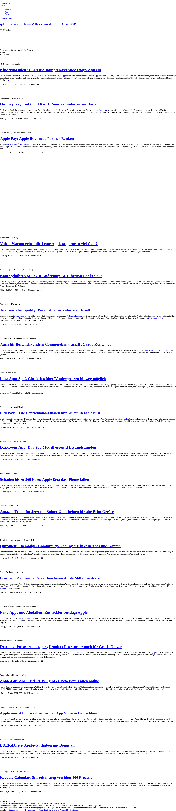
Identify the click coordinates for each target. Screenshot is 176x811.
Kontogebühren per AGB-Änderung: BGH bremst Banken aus (51, 276)
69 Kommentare (32, 118)
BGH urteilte (95, 284)
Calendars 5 (24, 783)
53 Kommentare (34, 153)
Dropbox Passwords (78, 653)
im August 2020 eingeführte (43, 517)
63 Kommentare (33, 290)
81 (44, 492)
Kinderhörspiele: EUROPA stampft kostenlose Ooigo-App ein (50, 70)
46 (41, 592)
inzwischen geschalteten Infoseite (157, 350)
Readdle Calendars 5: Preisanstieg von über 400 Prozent (46, 777)
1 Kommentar (33, 757)
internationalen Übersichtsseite (17, 144)
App (6, 12)
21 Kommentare (33, 84)
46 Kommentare (33, 592)
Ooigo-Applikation (64, 76)
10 (9, 801)
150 (40, 359)
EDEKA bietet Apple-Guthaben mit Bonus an (37, 745)
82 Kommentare (34, 393)
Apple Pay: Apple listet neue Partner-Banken (37, 138)
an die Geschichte (24, 618)
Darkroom (48, 453)
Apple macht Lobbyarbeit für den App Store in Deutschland (49, 713)
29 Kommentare (32, 725)
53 (42, 153)
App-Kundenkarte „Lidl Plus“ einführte (116, 419)
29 (40, 725)
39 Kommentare (32, 627)
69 (40, 118)
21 (41, 84)
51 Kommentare (35, 427)
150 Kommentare (32, 359)
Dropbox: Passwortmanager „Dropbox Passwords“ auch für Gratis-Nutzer (61, 646)
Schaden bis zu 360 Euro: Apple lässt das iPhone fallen (44, 479)
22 (42, 661)
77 (42, 792)
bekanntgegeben (152, 653)
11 (40, 693)
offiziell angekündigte (155, 318)
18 (10, 801)
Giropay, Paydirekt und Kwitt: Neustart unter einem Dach (48, 104)
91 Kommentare (33, 256)
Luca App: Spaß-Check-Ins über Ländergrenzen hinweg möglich (53, 378)
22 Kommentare (34, 661)
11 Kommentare (32, 693)
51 (43, 427)
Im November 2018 (7, 76)
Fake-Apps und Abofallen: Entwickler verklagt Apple (44, 612)
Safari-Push (43, 810)
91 (41, 256)
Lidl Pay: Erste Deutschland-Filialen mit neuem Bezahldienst (50, 413)
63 (41, 290)
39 (39, 627)
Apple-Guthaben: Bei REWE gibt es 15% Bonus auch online (49, 681)
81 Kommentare (36, 492)
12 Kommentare (34, 459)
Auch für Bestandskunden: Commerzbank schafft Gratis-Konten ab (56, 344)
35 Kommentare (33, 324)
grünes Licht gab (100, 110)
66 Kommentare (34, 558)
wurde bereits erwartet (22, 316)
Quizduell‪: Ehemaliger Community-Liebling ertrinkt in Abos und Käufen (60, 546)
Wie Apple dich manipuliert (33, 249)
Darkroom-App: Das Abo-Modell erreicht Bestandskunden (48, 447)
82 (42, 393)
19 (12, 801)
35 (41, 324)
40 (22, 801)
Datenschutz (30, 810)
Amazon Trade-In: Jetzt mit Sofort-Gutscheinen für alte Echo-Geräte (57, 511)
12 (42, 459)
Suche (7, 14)
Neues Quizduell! (54, 552)
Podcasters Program (74, 316)
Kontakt (8, 10)
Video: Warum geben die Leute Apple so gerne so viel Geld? (49, 243)
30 (20, 801)
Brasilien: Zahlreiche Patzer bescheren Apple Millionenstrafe (50, 578)
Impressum (13, 810)
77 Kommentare (34, 792)
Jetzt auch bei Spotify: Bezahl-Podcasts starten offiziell (45, 310)
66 (42, 558)
